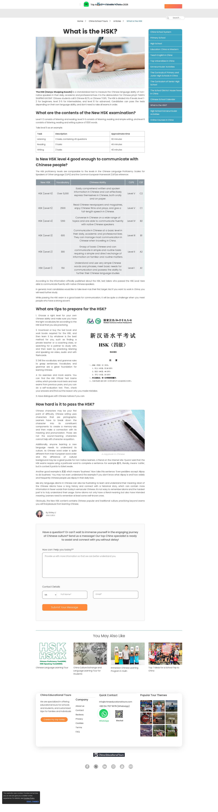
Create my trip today (54, 719)
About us (80, 706)
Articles (117, 21)
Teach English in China (161, 55)
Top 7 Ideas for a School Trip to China (163, 669)
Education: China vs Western (164, 49)
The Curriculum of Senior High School (165, 83)
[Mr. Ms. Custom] (49, 594)
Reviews (80, 714)
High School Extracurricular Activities (163, 113)
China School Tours (98, 21)
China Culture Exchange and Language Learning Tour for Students (87, 670)
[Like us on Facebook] (87, 766)
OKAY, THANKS (32, 801)
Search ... (175, 18)
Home (80, 21)
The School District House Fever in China (166, 92)
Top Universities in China (162, 61)
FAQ (78, 731)
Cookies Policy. (29, 798)
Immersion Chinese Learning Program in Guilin (124, 669)
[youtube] (122, 766)
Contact (80, 710)
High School (156, 43)
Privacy (79, 718)
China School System (160, 32)
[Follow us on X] (96, 766)
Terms (79, 727)
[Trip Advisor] (131, 766)
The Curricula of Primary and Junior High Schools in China (164, 74)
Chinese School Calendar (162, 99)
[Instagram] (113, 766)
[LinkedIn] (104, 766)
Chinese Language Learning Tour (52, 667)
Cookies (79, 723)
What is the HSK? (158, 105)
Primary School (157, 37)
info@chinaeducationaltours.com (115, 701)
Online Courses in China (162, 120)
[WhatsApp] (103, 713)
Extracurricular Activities (162, 66)
